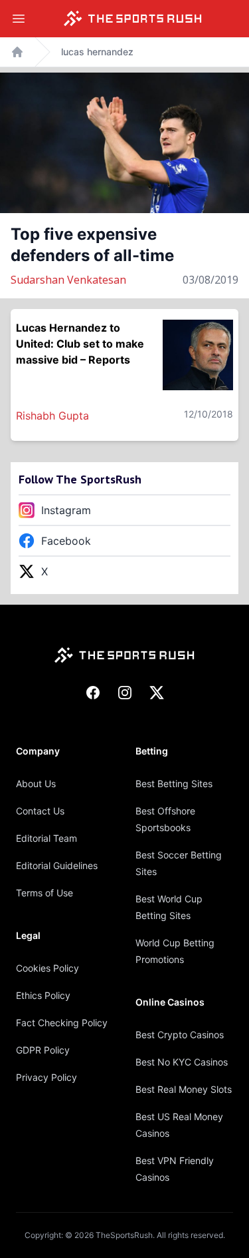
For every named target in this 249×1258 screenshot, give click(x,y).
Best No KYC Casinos (181, 1062)
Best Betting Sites (173, 783)
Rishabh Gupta (52, 415)
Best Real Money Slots (183, 1089)
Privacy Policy (46, 1077)
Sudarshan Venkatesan (68, 279)
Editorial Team (46, 838)
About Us (36, 783)
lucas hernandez (97, 51)
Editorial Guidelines (57, 865)
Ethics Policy (43, 995)
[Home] (133, 19)
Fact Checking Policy (62, 1022)
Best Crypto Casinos (179, 1034)
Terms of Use (44, 892)
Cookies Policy (47, 968)
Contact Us (40, 810)
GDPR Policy (43, 1050)
